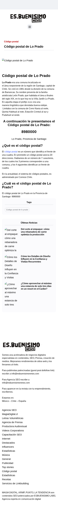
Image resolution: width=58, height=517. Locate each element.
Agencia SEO (9, 410)
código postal (11, 151)
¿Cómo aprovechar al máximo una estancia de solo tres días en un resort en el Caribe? (36, 286)
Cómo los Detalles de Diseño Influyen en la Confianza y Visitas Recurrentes (35, 259)
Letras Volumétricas (12, 418)
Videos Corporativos (13, 430)
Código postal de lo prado (17, 210)
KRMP (22, 492)
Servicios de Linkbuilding (15, 483)
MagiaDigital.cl (10, 414)
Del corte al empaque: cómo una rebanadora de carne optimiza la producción (35, 232)
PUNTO (29, 492)
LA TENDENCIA (42, 492)
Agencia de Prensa (12, 422)
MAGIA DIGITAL (10, 492)
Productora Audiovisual (14, 426)
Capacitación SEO (12, 434)
